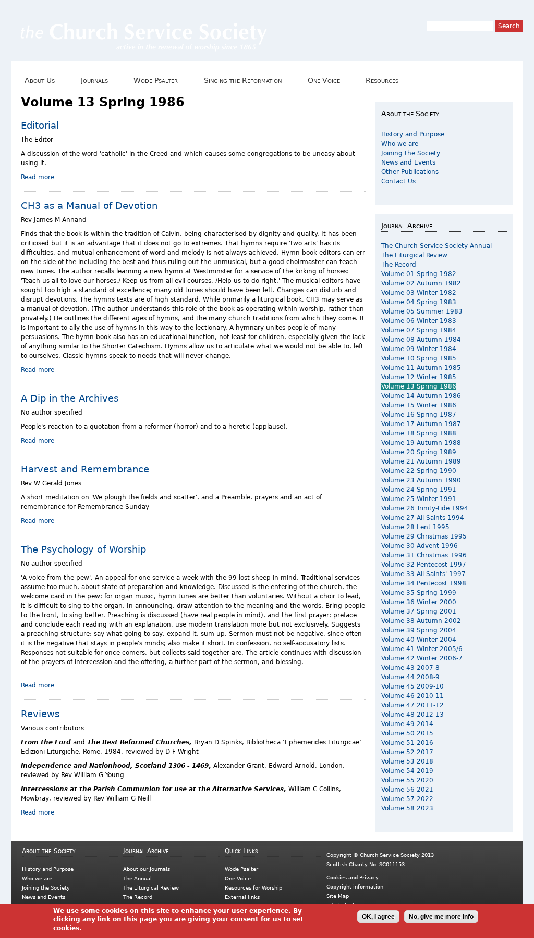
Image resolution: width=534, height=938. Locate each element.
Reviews (40, 713)
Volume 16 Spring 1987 (418, 414)
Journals (92, 80)
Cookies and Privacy (352, 877)
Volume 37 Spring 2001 (418, 611)
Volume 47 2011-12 (412, 705)
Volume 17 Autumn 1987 (421, 424)
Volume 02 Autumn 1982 (421, 283)
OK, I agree (378, 916)
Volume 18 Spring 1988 (418, 433)
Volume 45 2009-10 (412, 686)
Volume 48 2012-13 (412, 714)
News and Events (408, 162)
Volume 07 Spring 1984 (418, 330)
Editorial (40, 125)
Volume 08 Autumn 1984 (421, 339)
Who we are (399, 143)
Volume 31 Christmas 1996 (424, 555)
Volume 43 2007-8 (410, 667)
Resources (380, 80)
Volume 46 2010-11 (412, 695)
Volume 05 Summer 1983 (422, 311)
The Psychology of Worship (83, 549)
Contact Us (398, 181)
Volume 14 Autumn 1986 (421, 395)
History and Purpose (412, 134)
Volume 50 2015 (407, 733)
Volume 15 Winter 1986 (418, 405)
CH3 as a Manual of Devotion (89, 205)
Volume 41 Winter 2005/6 (422, 649)
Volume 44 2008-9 (410, 677)
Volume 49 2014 (407, 724)
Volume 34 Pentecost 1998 (423, 583)
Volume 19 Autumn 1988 (421, 442)
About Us (38, 80)
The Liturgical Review (414, 255)
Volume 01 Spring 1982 (418, 274)
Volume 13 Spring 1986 (418, 386)
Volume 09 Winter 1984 (418, 349)
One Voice (321, 80)
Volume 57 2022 (407, 799)
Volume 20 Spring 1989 (418, 452)
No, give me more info (441, 916)
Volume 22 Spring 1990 (418, 470)
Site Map (337, 896)
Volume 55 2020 (407, 780)
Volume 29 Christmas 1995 (424, 536)
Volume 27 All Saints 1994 (422, 517)
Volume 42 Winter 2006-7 (422, 658)
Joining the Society (410, 153)
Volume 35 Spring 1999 (418, 592)
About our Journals (146, 869)
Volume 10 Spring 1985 (418, 358)
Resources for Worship (253, 888)
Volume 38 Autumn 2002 (421, 620)
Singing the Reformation (241, 80)
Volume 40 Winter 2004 (418, 639)
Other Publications (410, 172)
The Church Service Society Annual (436, 245)
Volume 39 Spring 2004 (418, 630)
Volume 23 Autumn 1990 (421, 480)
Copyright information (354, 887)
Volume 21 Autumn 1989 (421, 461)
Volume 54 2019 (407, 770)
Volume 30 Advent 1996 (419, 545)
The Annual (137, 878)
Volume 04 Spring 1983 (418, 302)
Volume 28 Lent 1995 (415, 527)
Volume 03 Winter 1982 (418, 292)
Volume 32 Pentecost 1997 (423, 564)
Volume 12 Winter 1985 (418, 377)
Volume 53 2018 (407, 761)
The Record (398, 264)
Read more (37, 177)
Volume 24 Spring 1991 (418, 489)
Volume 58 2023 (407, 808)
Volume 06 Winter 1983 (418, 320)
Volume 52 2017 (407, 752)
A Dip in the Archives (69, 398)
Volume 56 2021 (407, 789)
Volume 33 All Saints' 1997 (423, 574)
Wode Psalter (154, 80)
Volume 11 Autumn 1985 (421, 367)
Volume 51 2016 (407, 742)
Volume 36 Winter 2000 (418, 602)
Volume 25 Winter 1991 (418, 499)
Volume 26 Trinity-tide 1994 (424, 508)
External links (242, 897)
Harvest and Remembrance (85, 469)
